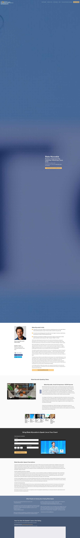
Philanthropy (55, 160)
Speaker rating (18, 524)
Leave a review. (17, 342)
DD (18, 449)
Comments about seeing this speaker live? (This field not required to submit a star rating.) (25, 525)
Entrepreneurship (55, 158)
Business (47, 158)
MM (15, 449)
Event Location (29, 445)
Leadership (48, 160)
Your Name (16, 438)
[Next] (40, 391)
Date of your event (17, 445)
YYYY (21, 449)
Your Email (16, 441)
